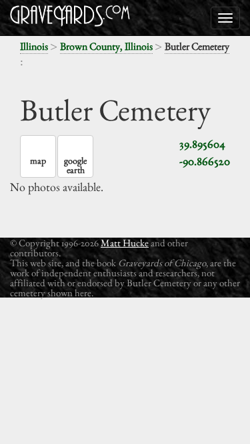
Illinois (34, 46)
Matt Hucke (125, 242)
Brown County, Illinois (106, 46)
